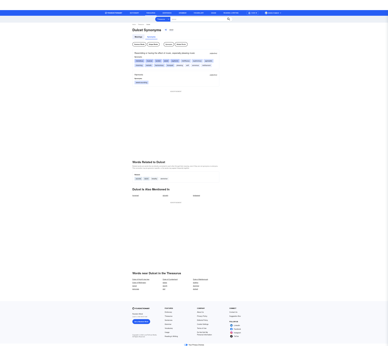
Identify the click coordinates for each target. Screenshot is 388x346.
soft (187, 65)
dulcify (165, 286)
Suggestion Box (235, 316)
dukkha (195, 282)
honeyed (170, 65)
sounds (138, 178)
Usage (167, 332)
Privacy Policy (202, 316)
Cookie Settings (202, 324)
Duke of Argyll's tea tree (140, 279)
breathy (154, 178)
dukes (165, 282)
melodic (149, 65)
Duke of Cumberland (170, 279)
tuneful (158, 61)
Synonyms (151, 37)
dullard (195, 289)
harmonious (159, 65)
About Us (200, 312)
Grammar (168, 324)
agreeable (208, 61)
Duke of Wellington (139, 282)
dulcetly (165, 195)
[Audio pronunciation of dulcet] (166, 30)
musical (149, 61)
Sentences (168, 320)
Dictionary (168, 312)
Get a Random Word (141, 322)
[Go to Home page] (113, 13)
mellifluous (186, 61)
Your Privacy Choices (196, 345)
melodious (139, 61)
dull (164, 289)
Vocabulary (169, 328)
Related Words (181, 44)
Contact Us (233, 312)
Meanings (138, 37)
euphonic (175, 61)
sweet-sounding (141, 82)
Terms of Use (201, 328)
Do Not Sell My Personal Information (204, 333)
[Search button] (230, 19)
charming (139, 65)
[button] (252, 13)
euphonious (197, 61)
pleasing (180, 65)
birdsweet (196, 195)
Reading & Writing (171, 336)
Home (134, 24)
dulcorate (135, 289)
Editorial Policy (202, 320)
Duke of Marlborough (200, 279)
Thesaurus (161, 19)
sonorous (195, 65)
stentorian (164, 178)
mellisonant (206, 65)
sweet (166, 61)
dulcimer (196, 286)
